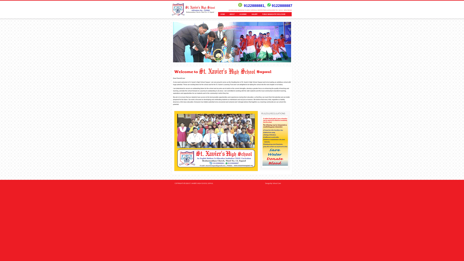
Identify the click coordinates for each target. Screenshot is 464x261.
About (232, 14)
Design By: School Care (273, 183)
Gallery (254, 14)
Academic (243, 14)
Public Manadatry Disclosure (273, 14)
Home (223, 14)
